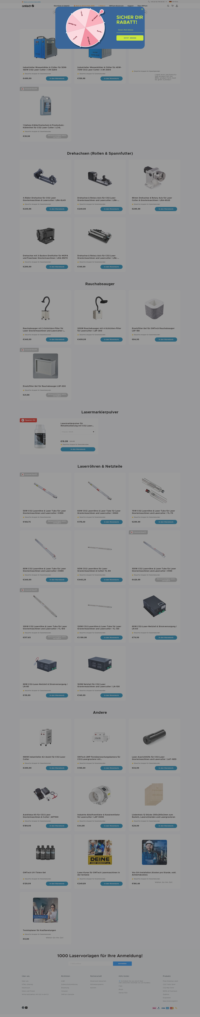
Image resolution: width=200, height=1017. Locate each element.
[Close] (142, 9)
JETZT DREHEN (130, 38)
